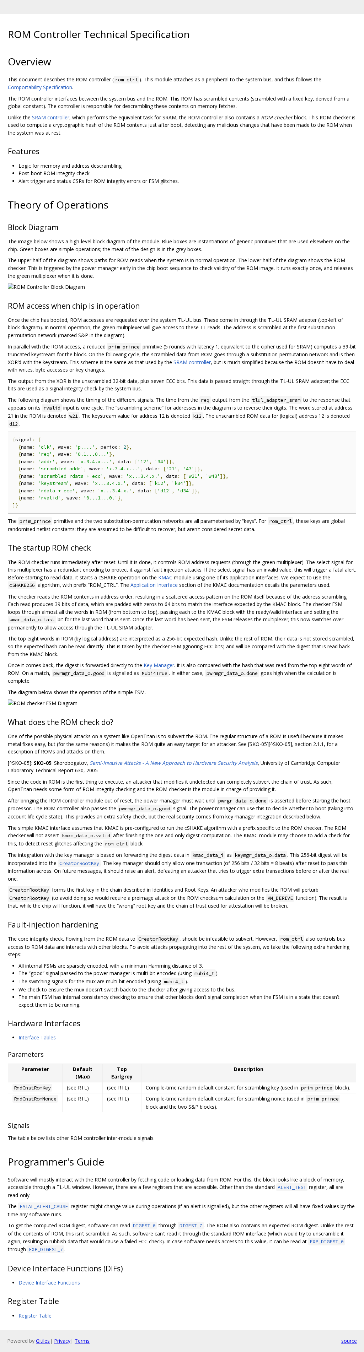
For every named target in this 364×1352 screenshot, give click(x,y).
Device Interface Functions (49, 1282)
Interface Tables (37, 1037)
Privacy (62, 1340)
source (349, 1340)
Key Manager (159, 665)
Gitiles (43, 1340)
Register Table (35, 1315)
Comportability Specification (40, 87)
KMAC (165, 577)
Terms (82, 1340)
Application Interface (154, 585)
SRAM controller (50, 117)
